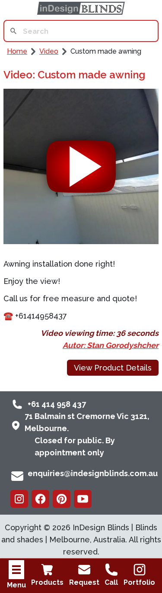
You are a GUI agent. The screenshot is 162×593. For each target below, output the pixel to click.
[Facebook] (40, 499)
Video (48, 51)
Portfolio (139, 582)
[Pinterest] (61, 499)
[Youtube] (83, 499)
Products (47, 582)
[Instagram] (19, 499)
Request (84, 582)
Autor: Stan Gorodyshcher (111, 345)
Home (17, 51)
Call (111, 582)
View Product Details (113, 367)
